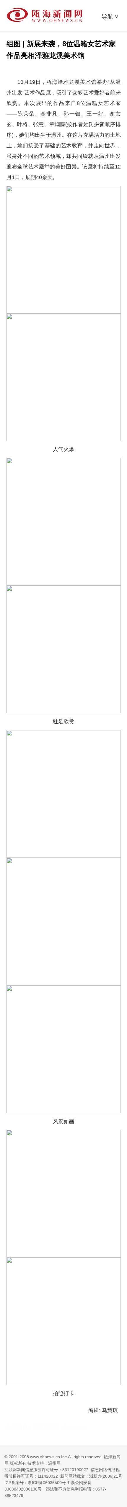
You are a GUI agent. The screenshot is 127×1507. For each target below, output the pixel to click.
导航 (110, 16)
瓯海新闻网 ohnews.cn (60, 1427)
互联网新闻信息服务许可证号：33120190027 (46, 1469)
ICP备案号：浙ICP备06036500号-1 (37, 1482)
